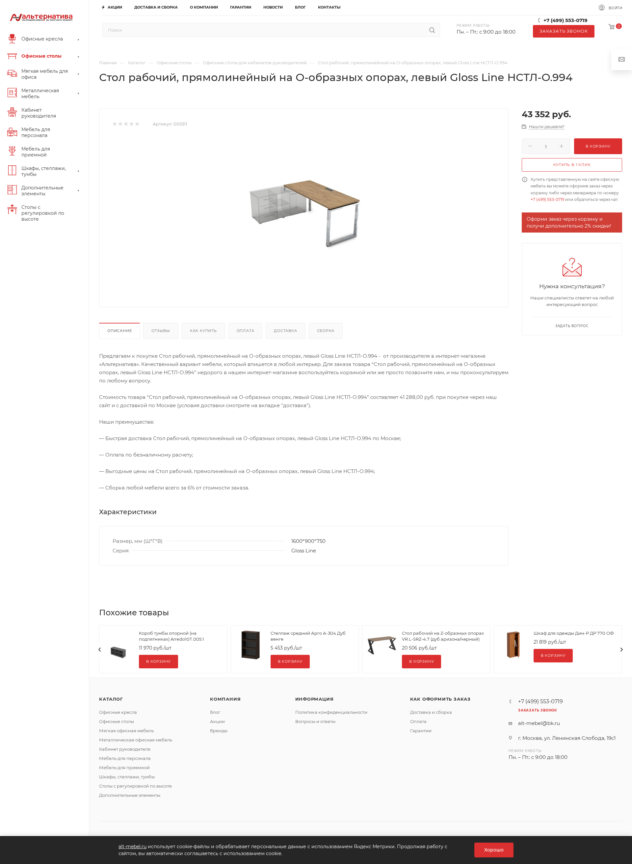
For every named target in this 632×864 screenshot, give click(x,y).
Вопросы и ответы (315, 721)
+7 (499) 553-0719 (565, 20)
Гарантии (421, 730)
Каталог (111, 699)
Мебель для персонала (125, 758)
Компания (225, 699)
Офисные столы (116, 721)
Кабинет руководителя (124, 749)
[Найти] (432, 30)
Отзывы (160, 330)
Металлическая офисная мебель (135, 739)
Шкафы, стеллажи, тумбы (127, 776)
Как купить (203, 330)
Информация (314, 699)
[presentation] (99, 649)
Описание (119, 330)
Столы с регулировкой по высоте (135, 786)
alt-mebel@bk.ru (539, 723)
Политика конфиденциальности (331, 712)
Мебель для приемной (124, 767)
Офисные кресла (118, 712)
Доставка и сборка (431, 712)
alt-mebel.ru (132, 847)
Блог (215, 712)
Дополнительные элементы (129, 795)
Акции (217, 721)
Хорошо (494, 850)
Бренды (218, 730)
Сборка (326, 330)
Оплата (245, 330)
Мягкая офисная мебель (126, 730)
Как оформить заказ (440, 699)
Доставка (285, 330)
